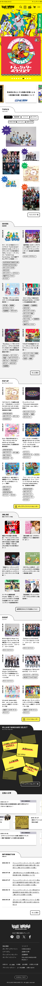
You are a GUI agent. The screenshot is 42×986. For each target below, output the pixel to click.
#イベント (26, 452)
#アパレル (15, 273)
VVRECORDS (12, 122)
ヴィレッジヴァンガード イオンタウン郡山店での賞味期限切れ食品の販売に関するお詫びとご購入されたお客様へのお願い (26, 882)
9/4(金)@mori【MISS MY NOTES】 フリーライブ (31, 671)
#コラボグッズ (27, 316)
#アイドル (35, 675)
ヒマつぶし (21, 122)
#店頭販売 (5, 311)
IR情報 (18, 964)
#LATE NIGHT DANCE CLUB (10, 262)
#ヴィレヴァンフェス (29, 411)
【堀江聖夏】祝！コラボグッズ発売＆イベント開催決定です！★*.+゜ (31, 538)
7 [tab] (25, 78)
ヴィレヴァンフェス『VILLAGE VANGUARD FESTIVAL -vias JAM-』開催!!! (31, 405)
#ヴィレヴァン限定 (28, 313)
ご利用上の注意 (33, 964)
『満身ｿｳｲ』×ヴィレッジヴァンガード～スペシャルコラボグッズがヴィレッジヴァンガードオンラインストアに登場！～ (10, 571)
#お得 (25, 359)
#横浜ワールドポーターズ (9, 710)
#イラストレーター (8, 308)
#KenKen (5, 355)
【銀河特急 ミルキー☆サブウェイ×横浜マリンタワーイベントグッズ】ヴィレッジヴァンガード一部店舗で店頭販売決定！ (31, 249)
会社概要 (24, 964)
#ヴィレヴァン (7, 273)
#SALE (32, 356)
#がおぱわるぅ (7, 419)
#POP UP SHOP (7, 413)
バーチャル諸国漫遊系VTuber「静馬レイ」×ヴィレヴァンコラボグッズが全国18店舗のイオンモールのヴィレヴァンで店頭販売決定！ (10, 599)
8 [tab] (27, 78)
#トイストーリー (28, 494)
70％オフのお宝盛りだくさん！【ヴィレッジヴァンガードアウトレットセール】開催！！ (31, 347)
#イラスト (5, 278)
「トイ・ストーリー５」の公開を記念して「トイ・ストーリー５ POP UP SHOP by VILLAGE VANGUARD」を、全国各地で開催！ (31, 482)
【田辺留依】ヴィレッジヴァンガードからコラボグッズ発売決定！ (31, 597)
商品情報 (16, 117)
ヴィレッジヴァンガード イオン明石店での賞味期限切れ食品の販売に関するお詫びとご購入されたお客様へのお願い (26, 892)
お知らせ (5, 964)
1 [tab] (12, 78)
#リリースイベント (8, 650)
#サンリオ (15, 416)
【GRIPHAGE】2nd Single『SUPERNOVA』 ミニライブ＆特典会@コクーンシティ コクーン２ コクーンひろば (10, 674)
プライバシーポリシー (9, 968)
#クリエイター (27, 417)
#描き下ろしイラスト (8, 276)
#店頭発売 (36, 319)
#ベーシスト (14, 355)
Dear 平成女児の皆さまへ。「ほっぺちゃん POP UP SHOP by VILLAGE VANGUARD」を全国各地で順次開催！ (10, 443)
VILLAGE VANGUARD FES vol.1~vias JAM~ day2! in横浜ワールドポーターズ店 (10, 703)
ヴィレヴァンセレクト (10, 955)
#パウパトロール (28, 454)
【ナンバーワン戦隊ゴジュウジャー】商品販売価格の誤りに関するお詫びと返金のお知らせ (26, 902)
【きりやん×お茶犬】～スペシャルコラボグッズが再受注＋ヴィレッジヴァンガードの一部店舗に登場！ (31, 570)
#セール (26, 356)
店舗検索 (25, 955)
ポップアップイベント (34, 118)
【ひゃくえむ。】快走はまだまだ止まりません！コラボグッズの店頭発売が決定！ (31, 300)
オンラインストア (9, 957)
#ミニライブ (27, 675)
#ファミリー (27, 457)
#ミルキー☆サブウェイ (30, 256)
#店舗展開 (26, 305)
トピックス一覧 (33, 215)
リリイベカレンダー (32, 719)
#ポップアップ (7, 416)
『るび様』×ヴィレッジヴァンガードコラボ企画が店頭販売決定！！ (10, 300)
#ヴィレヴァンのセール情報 (31, 353)
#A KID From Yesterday (9, 265)
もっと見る (35, 373)
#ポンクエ (5, 361)
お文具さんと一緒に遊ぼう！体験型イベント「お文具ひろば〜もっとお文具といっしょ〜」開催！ (10, 481)
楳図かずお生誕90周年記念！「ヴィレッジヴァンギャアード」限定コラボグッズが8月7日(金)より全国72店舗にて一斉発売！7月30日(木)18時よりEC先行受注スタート (10, 542)
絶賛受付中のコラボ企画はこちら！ (27, 609)
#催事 (30, 359)
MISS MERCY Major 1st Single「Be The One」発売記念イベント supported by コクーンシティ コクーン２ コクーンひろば (10, 643)
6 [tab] (23, 78)
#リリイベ (5, 712)
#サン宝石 (15, 452)
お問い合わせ (30, 968)
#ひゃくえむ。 (27, 319)
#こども (37, 454)
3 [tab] (16, 78)
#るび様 (5, 305)
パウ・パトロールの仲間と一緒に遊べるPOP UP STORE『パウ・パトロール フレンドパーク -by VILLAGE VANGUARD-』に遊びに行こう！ (31, 444)
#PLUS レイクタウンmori (30, 677)
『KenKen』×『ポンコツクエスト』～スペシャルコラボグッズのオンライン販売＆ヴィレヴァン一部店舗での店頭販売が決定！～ (10, 348)
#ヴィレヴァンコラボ (8, 268)
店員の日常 (29, 122)
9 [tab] (30, 78)
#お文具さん (6, 490)
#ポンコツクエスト (13, 358)
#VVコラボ (6, 270)
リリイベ (25, 117)
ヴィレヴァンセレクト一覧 (30, 784)
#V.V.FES (26, 414)
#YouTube (14, 361)
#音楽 (4, 358)
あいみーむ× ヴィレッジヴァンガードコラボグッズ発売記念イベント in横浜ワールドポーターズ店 (31, 703)
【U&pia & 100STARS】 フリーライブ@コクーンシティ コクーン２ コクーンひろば (31, 642)
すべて (8, 117)
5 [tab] (21, 78)
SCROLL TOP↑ (21, 977)
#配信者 (12, 305)
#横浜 (32, 414)
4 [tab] (18, 78)
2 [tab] (14, 78)
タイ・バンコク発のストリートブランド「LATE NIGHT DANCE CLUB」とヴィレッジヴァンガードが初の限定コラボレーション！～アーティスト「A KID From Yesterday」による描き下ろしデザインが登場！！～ (10, 252)
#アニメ (26, 321)
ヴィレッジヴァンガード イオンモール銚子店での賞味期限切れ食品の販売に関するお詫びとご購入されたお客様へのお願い (26, 865)
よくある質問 (21, 968)
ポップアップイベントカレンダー (28, 506)
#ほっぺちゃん (7, 455)
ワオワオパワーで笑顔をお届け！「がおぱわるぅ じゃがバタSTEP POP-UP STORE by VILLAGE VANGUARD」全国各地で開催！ (10, 406)
